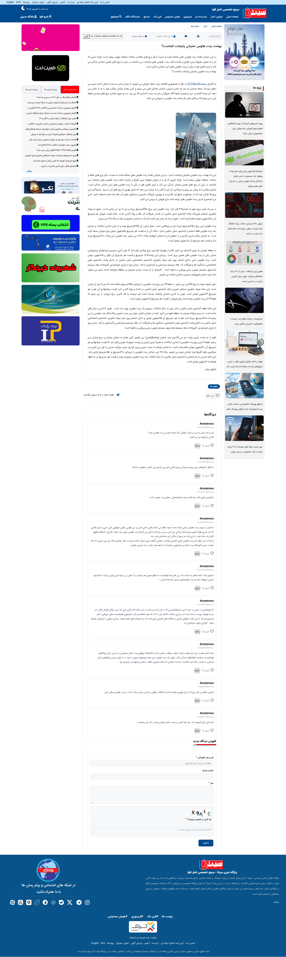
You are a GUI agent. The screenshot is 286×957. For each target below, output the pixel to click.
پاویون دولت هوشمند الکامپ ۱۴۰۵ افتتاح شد (57, 145)
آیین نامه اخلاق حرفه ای (87, 2)
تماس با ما (105, 2)
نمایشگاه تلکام (132, 17)
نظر (211, 783)
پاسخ (197, 445)
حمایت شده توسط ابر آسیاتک (143, 938)
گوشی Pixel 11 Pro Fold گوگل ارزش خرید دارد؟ (56, 150)
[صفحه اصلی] (254, 12)
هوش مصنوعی (172, 17)
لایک (212, 396)
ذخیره (206, 843)
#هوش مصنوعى (117, 916)
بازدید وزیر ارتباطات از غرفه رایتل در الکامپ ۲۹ (57, 118)
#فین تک (152, 916)
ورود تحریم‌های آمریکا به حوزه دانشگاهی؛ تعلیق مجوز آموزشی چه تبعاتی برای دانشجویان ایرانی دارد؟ (244, 128)
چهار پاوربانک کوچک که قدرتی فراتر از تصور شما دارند (54, 161)
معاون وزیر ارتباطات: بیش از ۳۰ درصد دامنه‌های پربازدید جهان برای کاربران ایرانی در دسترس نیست (246, 276)
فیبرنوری (188, 17)
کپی (86, 36)
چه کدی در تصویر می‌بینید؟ (199, 819)
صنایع (147, 17)
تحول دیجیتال (38, 2)
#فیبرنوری (137, 916)
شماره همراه (207, 770)
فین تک (157, 17)
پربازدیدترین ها (51, 89)
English (10, 2)
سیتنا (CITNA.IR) (196, 84)
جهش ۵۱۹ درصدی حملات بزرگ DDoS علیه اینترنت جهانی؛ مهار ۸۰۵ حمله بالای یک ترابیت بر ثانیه (245, 229)
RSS (18, 2)
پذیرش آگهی (52, 2)
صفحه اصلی (232, 17)
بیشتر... (275, 902)
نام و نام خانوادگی (205, 758)
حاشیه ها (195, 26)
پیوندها (26, 2)
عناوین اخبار (217, 17)
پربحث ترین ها (31, 89)
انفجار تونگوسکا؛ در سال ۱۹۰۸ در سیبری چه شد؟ (56, 97)
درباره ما (71, 2)
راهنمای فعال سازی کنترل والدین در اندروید (58, 166)
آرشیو (62, 2)
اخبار (205, 26)
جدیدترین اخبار (70, 89)
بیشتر (29, 171)
